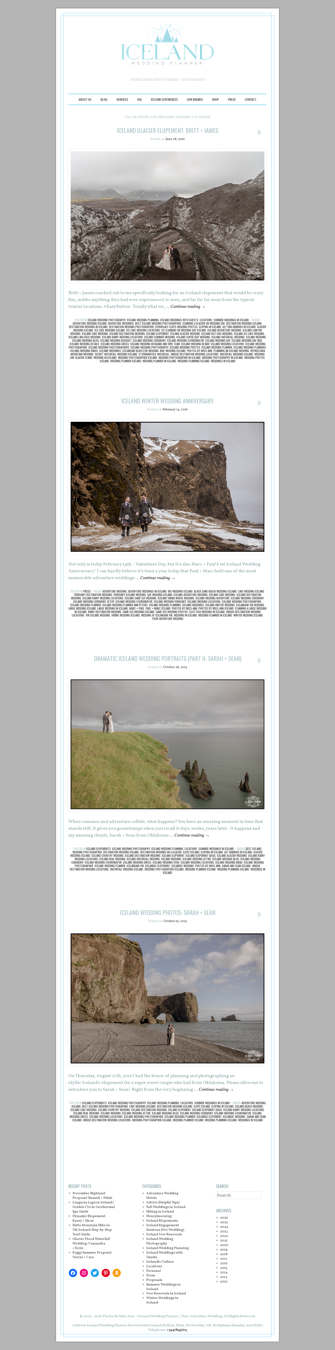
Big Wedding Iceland (180, 591)
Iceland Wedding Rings (84, 350)
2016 (223, 1263)
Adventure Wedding (115, 591)
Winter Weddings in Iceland (162, 1300)
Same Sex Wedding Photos (172, 611)
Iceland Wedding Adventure (212, 598)
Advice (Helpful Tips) (163, 1202)
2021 (223, 1240)
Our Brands (195, 99)
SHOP (215, 99)
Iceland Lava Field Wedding (85, 337)
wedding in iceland (104, 357)
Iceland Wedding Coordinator (185, 340)
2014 (224, 1272)
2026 (224, 1217)
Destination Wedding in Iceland (88, 326)
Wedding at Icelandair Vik (157, 615)
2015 (223, 1268)
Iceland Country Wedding (108, 855)
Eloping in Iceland (210, 326)
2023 (224, 1231)
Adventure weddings (121, 323)
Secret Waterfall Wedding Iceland (116, 354)
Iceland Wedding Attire (197, 859)
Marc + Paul (136, 608)
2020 (224, 1245)
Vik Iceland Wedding (98, 615)
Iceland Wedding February (170, 601)
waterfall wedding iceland (236, 354)
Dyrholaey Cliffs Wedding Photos (176, 326)
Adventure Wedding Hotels (162, 1195)
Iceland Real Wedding (112, 859)
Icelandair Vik (135, 865)
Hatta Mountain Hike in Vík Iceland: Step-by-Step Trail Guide (92, 1230)
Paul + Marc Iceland (158, 608)
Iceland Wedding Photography (107, 320)
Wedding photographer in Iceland (179, 357)
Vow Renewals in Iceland (166, 1293)
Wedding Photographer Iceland (137, 357)
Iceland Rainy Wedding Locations (122, 337)
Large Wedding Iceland (82, 608)
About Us (85, 99)
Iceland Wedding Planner (216, 347)
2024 (224, 1227)
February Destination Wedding (93, 594)
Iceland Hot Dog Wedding (216, 333)
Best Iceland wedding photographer (158, 323)
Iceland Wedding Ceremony (149, 340)
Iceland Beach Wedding (249, 1106)
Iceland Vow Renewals (164, 1234)
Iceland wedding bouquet (115, 340)
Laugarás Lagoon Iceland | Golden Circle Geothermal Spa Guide (93, 1207)
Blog (103, 99)
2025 (224, 1222)
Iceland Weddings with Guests (179, 320)
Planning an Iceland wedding (231, 350)
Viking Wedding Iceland (125, 615)
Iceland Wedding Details (84, 344)
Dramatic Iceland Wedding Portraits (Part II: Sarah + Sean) (167, 658)
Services (122, 99)
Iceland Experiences (164, 99)
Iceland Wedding (256, 337)
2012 (223, 1281)
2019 (223, 1249)
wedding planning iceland (193, 361)
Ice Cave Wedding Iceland (110, 330)
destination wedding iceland (244, 323)
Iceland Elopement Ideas (201, 855)
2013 (223, 1277)
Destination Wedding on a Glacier (161, 852)
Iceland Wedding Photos (185, 347)
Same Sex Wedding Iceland (138, 611)
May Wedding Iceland (173, 350)
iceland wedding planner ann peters (125, 605)
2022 (224, 1236)
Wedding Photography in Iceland (222, 357)
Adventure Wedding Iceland (90, 323)
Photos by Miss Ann (199, 350)
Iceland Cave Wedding (95, 333)
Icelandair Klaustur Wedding (140, 350)
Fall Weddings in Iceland (166, 1207)
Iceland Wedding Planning (143, 320)
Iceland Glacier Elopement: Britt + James (167, 130)
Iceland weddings (110, 350)
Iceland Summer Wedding (159, 337)
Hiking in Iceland (160, 1211)
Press (232, 99)
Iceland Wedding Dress (115, 344)
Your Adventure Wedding (167, 618)
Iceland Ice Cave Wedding (249, 333)
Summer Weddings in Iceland (231, 320)
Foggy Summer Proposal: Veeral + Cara (92, 1255)
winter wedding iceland (248, 615)
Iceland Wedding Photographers (108, 347)
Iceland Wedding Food (166, 862)
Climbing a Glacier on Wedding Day (203, 323)
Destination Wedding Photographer (131, 326)
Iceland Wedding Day (217, 340)
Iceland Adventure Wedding (224, 330)
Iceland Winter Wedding (220, 605)
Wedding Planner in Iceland (159, 361)
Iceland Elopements (98, 848)
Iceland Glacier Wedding (185, 333)
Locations (206, 320)
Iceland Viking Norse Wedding (176, 598)
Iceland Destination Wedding (127, 333)
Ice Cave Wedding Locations (143, 330)
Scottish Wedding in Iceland (207, 611)
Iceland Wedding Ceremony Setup (93, 601)
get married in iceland (238, 852)
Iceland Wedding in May (195, 344)
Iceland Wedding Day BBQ (247, 340)
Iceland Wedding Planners (250, 347)
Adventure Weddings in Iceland (147, 591)
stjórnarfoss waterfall (154, 354)
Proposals (154, 1280)
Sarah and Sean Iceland (236, 865)
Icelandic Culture (160, 1261)
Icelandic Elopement (157, 865)
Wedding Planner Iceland (125, 361)
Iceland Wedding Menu (228, 862)
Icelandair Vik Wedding (250, 605)
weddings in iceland (223, 361)
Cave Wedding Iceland (251, 591)
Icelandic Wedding (182, 865)
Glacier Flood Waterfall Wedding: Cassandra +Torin (91, 1244)
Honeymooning (159, 1216)
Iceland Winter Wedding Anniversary (167, 400)
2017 (223, 1259)
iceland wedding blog (85, 340)
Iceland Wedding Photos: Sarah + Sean (167, 912)
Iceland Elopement (157, 333)
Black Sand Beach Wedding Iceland (215, 591)
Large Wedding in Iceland (112, 608)
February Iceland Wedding (129, 594)
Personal (153, 1271)
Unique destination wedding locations (195, 354)
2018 (223, 1254)
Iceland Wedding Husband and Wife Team (155, 344)
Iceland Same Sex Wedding (140, 598)
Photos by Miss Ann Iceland (216, 608)
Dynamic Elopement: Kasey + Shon (89, 1218)
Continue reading (188, 306)
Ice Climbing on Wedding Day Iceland (183, 330)
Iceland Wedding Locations (227, 344)
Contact (250, 99)
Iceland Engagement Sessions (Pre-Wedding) (165, 1227)
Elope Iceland (191, 852)
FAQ (139, 99)
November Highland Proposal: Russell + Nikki (92, 1195)
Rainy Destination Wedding (104, 611)
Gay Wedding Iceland (159, 594)
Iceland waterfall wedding (228, 337)
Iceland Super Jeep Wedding (193, 337)
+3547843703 (177, 1330)
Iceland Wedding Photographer (241, 601)
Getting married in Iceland (239, 326)
